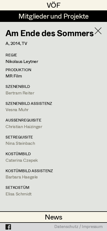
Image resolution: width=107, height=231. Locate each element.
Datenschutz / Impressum (78, 227)
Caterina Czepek (21, 160)
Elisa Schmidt (18, 193)
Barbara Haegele (21, 176)
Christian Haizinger (23, 126)
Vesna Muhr (17, 109)
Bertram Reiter (19, 92)
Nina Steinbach (20, 143)
